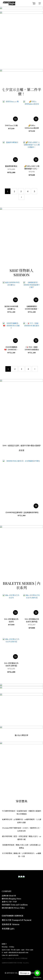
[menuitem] (8, 191)
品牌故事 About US (9, 896)
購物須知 (5, 899)
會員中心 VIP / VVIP (9, 902)
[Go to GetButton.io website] (37, 977)
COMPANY (6, 891)
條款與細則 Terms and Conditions (15, 905)
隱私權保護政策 (8, 908)
